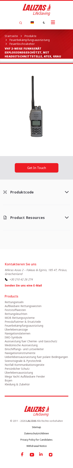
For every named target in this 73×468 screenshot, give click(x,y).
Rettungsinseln (14, 302)
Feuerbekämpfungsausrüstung (29, 40)
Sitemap (36, 427)
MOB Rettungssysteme (20, 318)
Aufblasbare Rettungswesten (23, 306)
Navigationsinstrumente (20, 353)
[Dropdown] (32, 22)
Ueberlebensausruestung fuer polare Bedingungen (36, 357)
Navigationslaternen (17, 333)
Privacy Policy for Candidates (36, 439)
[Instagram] (50, 455)
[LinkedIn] (41, 455)
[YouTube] (32, 455)
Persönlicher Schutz (17, 368)
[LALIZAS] (37, 9)
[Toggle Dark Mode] (43, 22)
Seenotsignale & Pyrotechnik (23, 361)
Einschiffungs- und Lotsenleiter (24, 349)
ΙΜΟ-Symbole (13, 337)
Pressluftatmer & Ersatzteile (23, 321)
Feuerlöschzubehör (22, 44)
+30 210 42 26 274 (21, 279)
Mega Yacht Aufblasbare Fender (25, 376)
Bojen (8, 380)
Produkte (30, 36)
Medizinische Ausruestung (21, 345)
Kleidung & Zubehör (17, 384)
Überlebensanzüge (16, 329)
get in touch (36, 168)
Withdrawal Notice (36, 446)
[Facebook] (22, 455)
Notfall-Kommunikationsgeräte (24, 365)
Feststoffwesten (15, 310)
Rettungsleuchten (16, 314)
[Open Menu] (53, 22)
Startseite (11, 36)
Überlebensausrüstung (19, 372)
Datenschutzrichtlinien (36, 433)
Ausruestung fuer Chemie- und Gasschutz (31, 341)
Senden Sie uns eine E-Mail (23, 285)
